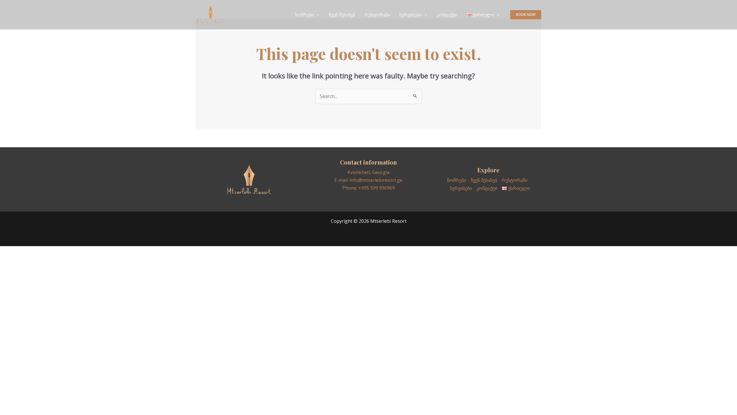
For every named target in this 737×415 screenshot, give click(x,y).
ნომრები (304, 15)
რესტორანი (377, 15)
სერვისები (410, 15)
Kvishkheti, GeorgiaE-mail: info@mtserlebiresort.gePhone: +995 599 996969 (368, 180)
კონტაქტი (446, 15)
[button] (525, 14)
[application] (317, 14)
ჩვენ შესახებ (342, 15)
